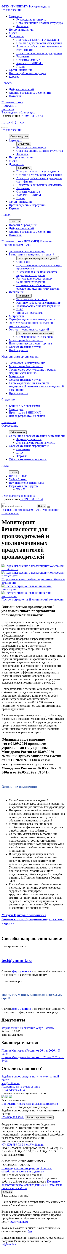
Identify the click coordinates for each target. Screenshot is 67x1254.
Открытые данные (28, 59)
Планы (20, 66)
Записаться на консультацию (27, 251)
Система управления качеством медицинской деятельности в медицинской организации (36, 386)
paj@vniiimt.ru (10, 1244)
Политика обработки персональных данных (26, 1169)
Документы (16, 36)
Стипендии (16, 409)
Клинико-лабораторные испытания (38, 302)
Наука (5, 465)
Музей (13, 33)
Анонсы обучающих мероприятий (30, 92)
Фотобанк (15, 96)
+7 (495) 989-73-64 (13, 1144)
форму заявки (21, 971)
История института (21, 29)
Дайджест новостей (21, 89)
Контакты (7, 109)
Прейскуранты (18, 350)
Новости (6, 83)
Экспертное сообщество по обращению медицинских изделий (38, 287)
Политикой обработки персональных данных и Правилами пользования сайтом (31, 1185)
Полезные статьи (12, 102)
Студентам (8, 399)
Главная (6, 509)
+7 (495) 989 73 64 (31, 115)
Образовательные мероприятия (29, 445)
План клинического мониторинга (30, 343)
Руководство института (31, 19)
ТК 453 (20, 489)
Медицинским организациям (20, 356)
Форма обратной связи (39, 1117)
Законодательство (46, 1103)
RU (3, 122)
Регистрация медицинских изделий (31, 254)
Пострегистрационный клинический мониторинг (33, 599)
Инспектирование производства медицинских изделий (37, 273)
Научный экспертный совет (26, 482)
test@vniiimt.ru (16, 960)
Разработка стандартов (23, 486)
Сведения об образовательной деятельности (37, 435)
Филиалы (22, 26)
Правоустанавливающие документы (39, 53)
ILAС (19, 309)
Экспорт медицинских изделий (29, 329)
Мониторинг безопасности (26, 340)
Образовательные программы (28, 459)
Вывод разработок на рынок (27, 415)
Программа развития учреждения (37, 39)
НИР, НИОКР (18, 476)
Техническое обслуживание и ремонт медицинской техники (32, 371)
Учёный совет (18, 479)
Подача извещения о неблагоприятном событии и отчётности (33, 581)
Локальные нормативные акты (35, 442)
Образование (9, 425)
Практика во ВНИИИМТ (25, 412)
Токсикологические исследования (38, 306)
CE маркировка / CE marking (34, 336)
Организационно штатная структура (39, 22)
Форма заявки (25, 1103)
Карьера (14, 76)
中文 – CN (18, 122)
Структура (15, 16)
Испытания (16, 292)
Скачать (49, 1028)
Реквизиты (23, 56)
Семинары (23, 449)
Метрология (16, 316)
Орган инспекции (20, 69)
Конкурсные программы (24, 405)
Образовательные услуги (25, 346)
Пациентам (8, 422)
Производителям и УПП (17, 244)
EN (9, 122)
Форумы (21, 456)
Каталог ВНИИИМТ (29, 63)
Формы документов (29, 439)
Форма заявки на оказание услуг (22, 1028)
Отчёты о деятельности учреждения (39, 43)
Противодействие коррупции (27, 73)
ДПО (19, 452)
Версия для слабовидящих (18, 112)
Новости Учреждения (22, 225)
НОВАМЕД (9, 105)
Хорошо (7, 1192)
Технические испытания (31, 299)
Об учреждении (11, 9)
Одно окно (23, 261)
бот (30, 1231)
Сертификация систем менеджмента (32, 319)
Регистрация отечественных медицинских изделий (34, 280)
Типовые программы (29, 312)
